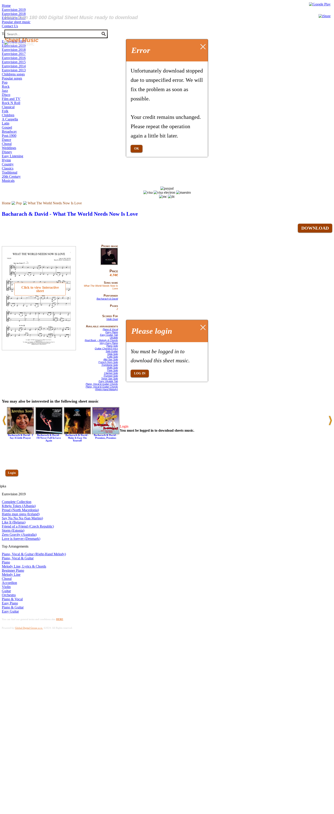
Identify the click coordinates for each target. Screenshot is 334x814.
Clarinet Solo (111, 373)
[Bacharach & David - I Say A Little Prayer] (20, 433)
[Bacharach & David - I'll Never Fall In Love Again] (48, 433)
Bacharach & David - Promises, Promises (105, 436)
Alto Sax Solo (110, 359)
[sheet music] (19, 44)
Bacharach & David (107, 298)
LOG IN (139, 373)
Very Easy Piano (109, 343)
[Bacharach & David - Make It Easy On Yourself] (77, 433)
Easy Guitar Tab (109, 334)
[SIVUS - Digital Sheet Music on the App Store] (325, 16)
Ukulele (114, 337)
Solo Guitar (112, 351)
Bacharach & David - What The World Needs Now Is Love (70, 214)
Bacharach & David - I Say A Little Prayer (20, 436)
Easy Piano (111, 332)
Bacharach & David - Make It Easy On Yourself (77, 438)
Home (6, 203)
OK (136, 148)
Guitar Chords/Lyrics (106, 348)
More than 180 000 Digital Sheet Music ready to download (71, 17)
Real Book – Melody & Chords (101, 340)
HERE (59, 619)
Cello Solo (112, 356)
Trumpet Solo (110, 375)
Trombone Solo (109, 364)
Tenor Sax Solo (109, 378)
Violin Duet (112, 319)
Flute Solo (112, 370)
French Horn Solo (108, 362)
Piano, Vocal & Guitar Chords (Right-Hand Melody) (102, 388)
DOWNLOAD (315, 227)
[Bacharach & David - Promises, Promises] (105, 433)
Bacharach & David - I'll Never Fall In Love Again (49, 438)
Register (13, 486)
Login (12, 472)
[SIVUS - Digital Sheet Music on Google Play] (320, 4)
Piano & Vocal (110, 329)
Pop (19, 203)
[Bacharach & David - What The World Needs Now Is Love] (109, 264)
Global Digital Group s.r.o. (29, 627)
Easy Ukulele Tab (108, 381)
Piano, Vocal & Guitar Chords (102, 384)
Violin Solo (112, 367)
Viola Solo (112, 354)
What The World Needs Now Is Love (55, 203)
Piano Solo (112, 345)
